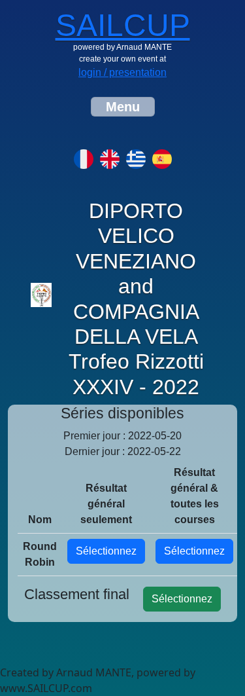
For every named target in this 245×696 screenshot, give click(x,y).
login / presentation (122, 72)
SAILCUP (123, 25)
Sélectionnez (106, 551)
